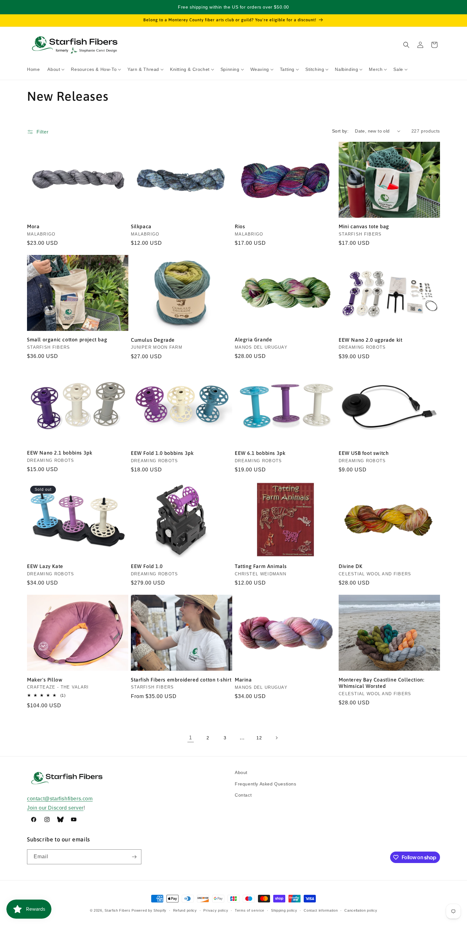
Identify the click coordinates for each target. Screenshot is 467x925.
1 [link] (190, 737)
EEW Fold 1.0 (147, 566)
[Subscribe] (134, 856)
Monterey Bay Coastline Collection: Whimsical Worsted (381, 683)
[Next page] (276, 738)
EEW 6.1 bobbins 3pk (260, 453)
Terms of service (249, 910)
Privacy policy (215, 910)
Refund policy (185, 910)
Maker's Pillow (44, 679)
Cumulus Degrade (153, 340)
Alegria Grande (253, 339)
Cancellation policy (360, 910)
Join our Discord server (55, 808)
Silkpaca (141, 226)
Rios (240, 226)
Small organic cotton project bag (67, 339)
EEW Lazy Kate (45, 566)
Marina (243, 679)
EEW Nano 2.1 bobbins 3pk (59, 453)
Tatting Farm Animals (261, 566)
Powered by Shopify (149, 910)
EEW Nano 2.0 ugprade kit (370, 340)
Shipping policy (284, 910)
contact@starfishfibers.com (60, 798)
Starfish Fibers (118, 910)
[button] (55, 69)
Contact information (321, 910)
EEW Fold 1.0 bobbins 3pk (162, 453)
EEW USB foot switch (364, 453)
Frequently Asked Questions (265, 783)
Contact (243, 795)
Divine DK (350, 566)
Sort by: (340, 131)
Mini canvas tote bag (364, 226)
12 (259, 737)
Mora (33, 226)
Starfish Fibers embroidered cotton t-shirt (181, 679)
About (241, 772)
